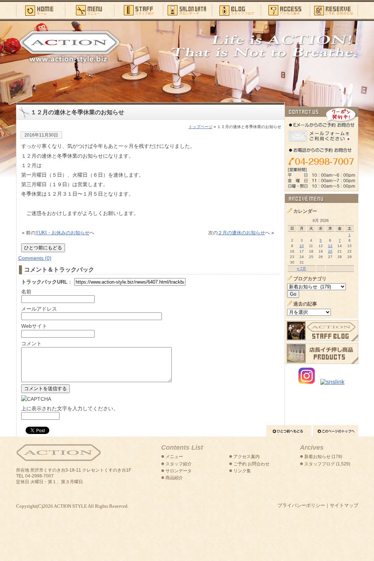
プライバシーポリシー (301, 505)
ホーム (40, 10)
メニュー (89, 10)
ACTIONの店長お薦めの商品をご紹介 (321, 353)
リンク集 (242, 470)
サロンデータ (187, 10)
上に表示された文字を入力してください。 (69, 408)
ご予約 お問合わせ (251, 463)
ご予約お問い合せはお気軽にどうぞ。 (321, 149)
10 (301, 246)
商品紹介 (174, 477)
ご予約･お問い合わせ (334, 10)
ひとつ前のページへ (289, 431)
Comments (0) (34, 258)
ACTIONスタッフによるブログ (321, 330)
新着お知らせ (317, 456)
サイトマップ (344, 505)
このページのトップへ (335, 431)
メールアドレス (39, 309)
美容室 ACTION (58, 452)
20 (330, 251)
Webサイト (34, 326)
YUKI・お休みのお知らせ (62, 232)
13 (330, 246)
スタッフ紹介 (138, 10)
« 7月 (301, 268)
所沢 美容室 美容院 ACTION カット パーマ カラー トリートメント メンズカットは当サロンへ (69, 46)
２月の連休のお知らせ (241, 232)
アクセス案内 (285, 10)
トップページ (200, 126)
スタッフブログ (236, 10)
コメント (31, 343)
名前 (26, 292)
